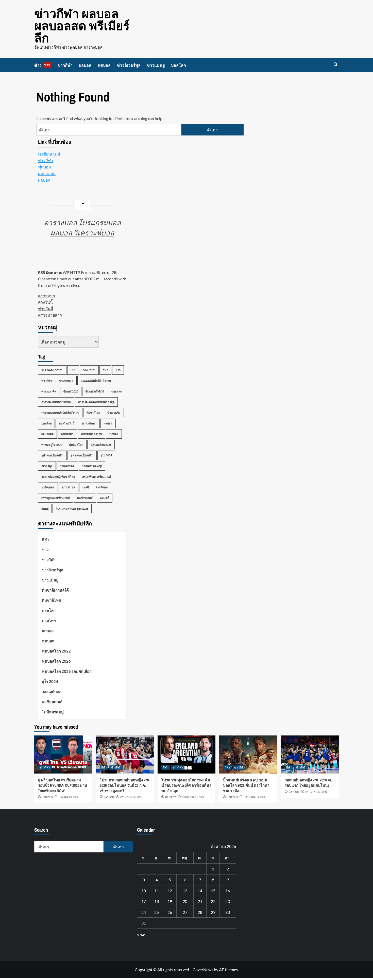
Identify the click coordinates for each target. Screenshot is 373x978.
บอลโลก (178, 65)
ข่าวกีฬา (65, 65)
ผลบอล (85, 65)
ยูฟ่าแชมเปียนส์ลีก (52, 455)
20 (185, 901)
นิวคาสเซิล (114, 412)
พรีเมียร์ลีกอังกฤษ (91, 434)
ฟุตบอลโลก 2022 (56, 651)
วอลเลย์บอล (67, 466)
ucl (73, 370)
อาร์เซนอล (48, 487)
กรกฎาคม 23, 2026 (131, 797)
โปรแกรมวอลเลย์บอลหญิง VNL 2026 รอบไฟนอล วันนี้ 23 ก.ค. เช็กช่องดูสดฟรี (125, 785)
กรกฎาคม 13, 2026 (316, 791)
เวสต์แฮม (102, 487)
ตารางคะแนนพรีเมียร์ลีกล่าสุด (96, 402)
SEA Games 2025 (52, 370)
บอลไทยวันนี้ (67, 423)
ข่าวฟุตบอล (66, 380)
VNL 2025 (89, 370)
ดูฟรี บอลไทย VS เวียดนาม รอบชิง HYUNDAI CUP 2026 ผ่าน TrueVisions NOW (62, 785)
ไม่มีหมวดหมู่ (53, 712)
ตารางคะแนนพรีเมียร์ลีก (56, 402)
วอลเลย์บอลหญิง (92, 466)
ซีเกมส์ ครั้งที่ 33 (95, 391)
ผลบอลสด (47, 173)
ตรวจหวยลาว (50, 315)
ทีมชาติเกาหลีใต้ (55, 590)
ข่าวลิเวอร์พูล (129, 65)
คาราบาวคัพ (48, 391)
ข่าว (42, 65)
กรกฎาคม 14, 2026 (254, 797)
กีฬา (105, 370)
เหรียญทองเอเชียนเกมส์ (55, 498)
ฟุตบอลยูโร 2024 (51, 444)
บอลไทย (46, 423)
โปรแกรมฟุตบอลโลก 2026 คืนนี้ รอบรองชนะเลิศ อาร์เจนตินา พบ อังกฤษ (186, 785)
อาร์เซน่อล (68, 487)
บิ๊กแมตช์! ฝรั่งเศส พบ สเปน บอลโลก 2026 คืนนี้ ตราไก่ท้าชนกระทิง (246, 785)
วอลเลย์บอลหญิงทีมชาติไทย (58, 476)
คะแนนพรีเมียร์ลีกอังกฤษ (96, 380)
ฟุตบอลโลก (76, 444)
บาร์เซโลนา (89, 423)
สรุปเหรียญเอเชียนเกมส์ (96, 476)
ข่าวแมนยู (156, 65)
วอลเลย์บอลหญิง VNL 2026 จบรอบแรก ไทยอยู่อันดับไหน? (308, 782)
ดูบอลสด (116, 391)
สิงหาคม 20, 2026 (68, 797)
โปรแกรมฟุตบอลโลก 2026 (72, 508)
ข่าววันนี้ (45, 308)
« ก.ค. (141, 934)
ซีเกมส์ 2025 (70, 391)
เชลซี (85, 487)
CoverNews (203, 969)
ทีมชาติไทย (93, 412)
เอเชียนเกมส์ (49, 153)
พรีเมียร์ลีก (67, 434)
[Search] (335, 64)
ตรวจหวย (46, 295)
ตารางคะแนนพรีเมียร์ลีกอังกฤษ (60, 412)
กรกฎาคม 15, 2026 (193, 797)
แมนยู (44, 508)
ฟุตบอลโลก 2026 (101, 444)
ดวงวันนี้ (45, 302)
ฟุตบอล (104, 65)
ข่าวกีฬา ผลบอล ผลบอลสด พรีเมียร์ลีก (82, 25)
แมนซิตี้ (104, 498)
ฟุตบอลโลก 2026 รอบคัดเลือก (67, 671)
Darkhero (47, 797)
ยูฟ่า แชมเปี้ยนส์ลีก (82, 455)
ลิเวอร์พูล (47, 466)
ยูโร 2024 (106, 455)
